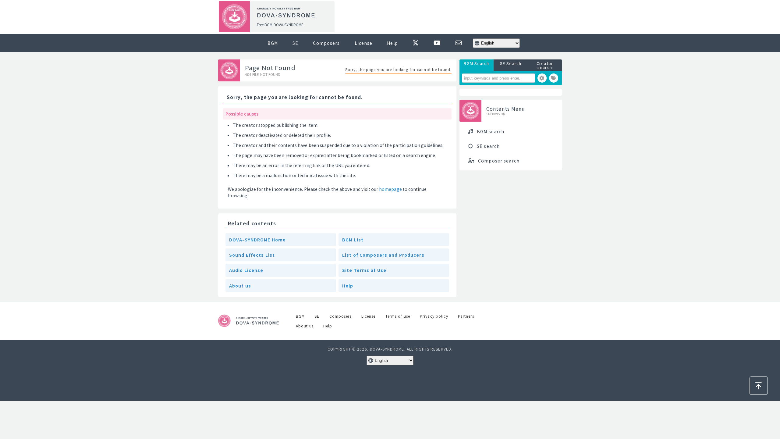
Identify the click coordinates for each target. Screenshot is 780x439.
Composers (326, 43)
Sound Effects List (252, 255)
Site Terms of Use (364, 270)
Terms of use (397, 316)
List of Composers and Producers (383, 255)
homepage (390, 189)
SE (295, 43)
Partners (466, 316)
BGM (273, 43)
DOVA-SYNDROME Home (257, 240)
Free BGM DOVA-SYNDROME (280, 24)
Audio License (246, 270)
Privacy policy (434, 316)
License (364, 43)
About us (240, 286)
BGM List (352, 240)
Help (392, 43)
